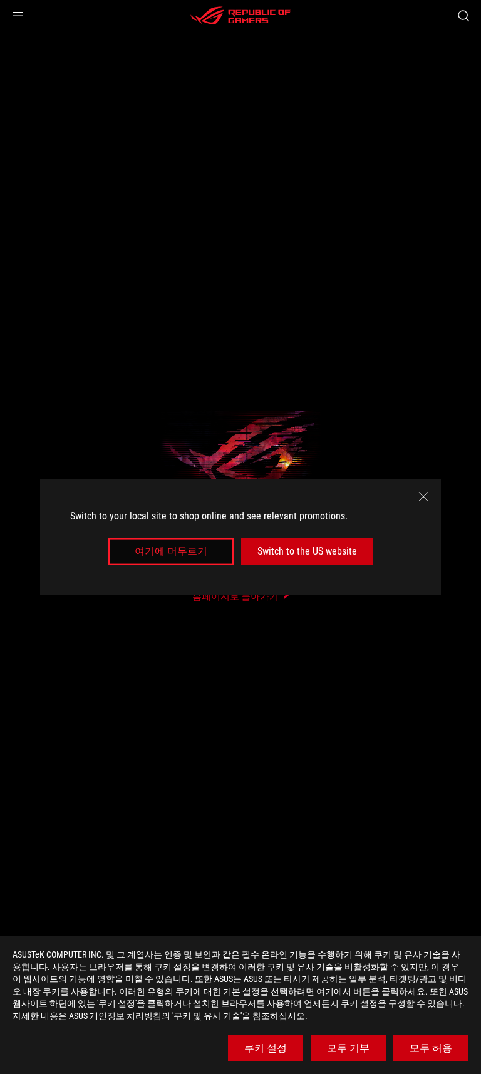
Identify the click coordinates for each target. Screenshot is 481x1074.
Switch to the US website (307, 551)
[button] (17, 15)
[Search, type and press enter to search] (463, 15)
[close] (423, 496)
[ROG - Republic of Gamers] (240, 15)
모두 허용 (431, 1048)
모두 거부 (348, 1048)
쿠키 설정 (265, 1048)
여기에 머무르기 (171, 551)
